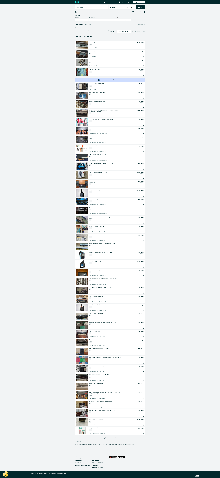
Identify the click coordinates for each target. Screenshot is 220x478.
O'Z (110, 2)
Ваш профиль (127, 2)
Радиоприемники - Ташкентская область (101, 30)
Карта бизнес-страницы (97, 462)
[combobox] (92, 7)
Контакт (93, 469)
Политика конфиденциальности (82, 465)
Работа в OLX (94, 465)
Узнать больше (63, 473)
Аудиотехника (86, 30)
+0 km (130, 7)
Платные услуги (78, 460)
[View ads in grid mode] (135, 31)
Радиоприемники (91, 30)
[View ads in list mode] (133, 31)
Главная (76, 30)
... (111, 437)
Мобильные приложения (80, 457)
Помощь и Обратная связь (81, 458)
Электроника (81, 30)
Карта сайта (94, 458)
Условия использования (80, 463)
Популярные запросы (96, 463)
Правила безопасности (96, 457)
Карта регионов (95, 460)
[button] (119, 2)
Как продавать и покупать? (97, 467)
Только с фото (80, 11)
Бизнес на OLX (78, 462)
